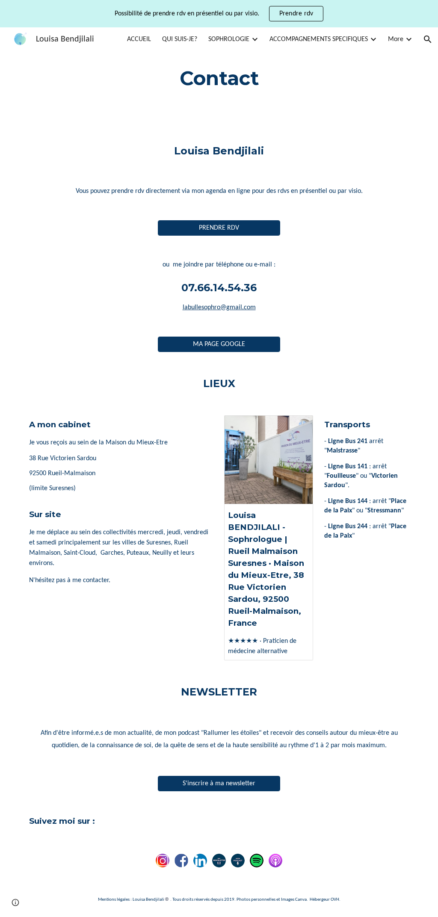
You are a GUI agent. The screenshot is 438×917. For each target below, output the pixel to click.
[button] (427, 39)
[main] (219, 78)
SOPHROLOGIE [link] (228, 39)
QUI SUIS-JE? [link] (179, 39)
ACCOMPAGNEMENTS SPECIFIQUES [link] (318, 39)
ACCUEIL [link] (139, 39)
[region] (219, 13)
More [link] (395, 39)
